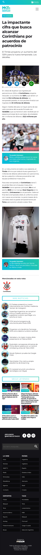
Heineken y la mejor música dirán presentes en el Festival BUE (22, 338)
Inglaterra (24, 464)
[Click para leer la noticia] (5, 306)
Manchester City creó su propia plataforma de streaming (21, 362)
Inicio (4, 459)
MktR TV (5, 468)
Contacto (6, 490)
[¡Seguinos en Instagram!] (33, 436)
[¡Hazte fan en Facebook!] (24, 436)
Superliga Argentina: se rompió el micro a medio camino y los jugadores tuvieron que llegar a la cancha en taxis (22, 314)
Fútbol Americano (8, 525)
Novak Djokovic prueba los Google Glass (22, 354)
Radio (4, 472)
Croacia (24, 490)
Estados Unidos (26, 472)
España (24, 468)
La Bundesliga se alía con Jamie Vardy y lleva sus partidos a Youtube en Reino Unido (23, 265)
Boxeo (5, 530)
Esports (5, 517)
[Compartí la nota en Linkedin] (17, 84)
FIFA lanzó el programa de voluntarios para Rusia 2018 (20, 322)
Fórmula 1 (25, 521)
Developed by (13, 540)
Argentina (25, 459)
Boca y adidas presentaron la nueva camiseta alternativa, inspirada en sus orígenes (23, 159)
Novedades (7, 16)
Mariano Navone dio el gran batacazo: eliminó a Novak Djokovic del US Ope (10, 396)
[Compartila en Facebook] (10, 84)
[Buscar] (3, 2)
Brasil (23, 485)
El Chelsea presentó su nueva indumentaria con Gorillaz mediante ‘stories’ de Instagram (23, 306)
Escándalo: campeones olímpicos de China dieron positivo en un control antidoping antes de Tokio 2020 (23, 346)
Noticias (5, 464)
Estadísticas (6, 481)
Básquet (5, 504)
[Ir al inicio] (6, 9)
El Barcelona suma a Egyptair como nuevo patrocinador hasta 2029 (10, 417)
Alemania (24, 481)
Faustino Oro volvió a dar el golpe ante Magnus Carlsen (29, 417)
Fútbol (5, 499)
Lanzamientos (26, 508)
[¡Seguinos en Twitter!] (29, 436)
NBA (23, 512)
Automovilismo (7, 512)
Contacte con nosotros (20, 549)
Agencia (5, 485)
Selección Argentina (28, 530)
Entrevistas (6, 477)
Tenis (4, 508)
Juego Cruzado (26, 525)
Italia (23, 477)
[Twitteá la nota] (24, 84)
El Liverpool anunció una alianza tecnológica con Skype (22, 370)
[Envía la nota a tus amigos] (31, 84)
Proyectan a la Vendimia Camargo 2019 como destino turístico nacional (23, 330)
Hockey (5, 521)
